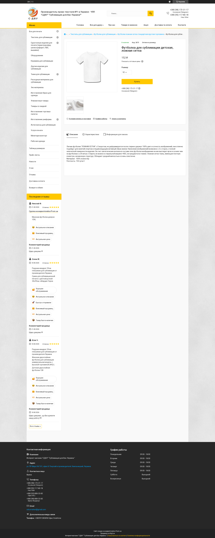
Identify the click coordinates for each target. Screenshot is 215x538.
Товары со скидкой (38, 106)
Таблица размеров (37, 148)
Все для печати (35, 31)
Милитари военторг (39, 136)
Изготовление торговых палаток (41, 113)
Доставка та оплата (163, 25)
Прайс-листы (34, 155)
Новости (32, 162)
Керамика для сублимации (42, 61)
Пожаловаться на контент (117, 536)
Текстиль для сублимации (81, 34)
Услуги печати (37, 130)
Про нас (111, 25)
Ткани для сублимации (40, 74)
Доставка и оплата (37, 181)
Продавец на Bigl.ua (107, 533)
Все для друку (96, 25)
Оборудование (37, 55)
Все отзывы (34, 426)
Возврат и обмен (36, 188)
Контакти (182, 25)
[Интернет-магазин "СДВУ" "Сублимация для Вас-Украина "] (33, 13)
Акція (146, 25)
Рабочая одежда (38, 141)
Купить (137, 82)
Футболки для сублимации (105, 34)
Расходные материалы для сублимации (42, 81)
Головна (80, 25)
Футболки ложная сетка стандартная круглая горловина (140, 34)
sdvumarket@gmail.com (36, 510)
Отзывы (32, 175)
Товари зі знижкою (129, 25)
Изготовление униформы (41, 119)
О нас (31, 168)
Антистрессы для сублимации (43, 125)
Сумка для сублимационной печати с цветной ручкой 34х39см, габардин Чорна (43, 278)
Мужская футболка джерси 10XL (43, 218)
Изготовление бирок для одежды (41, 94)
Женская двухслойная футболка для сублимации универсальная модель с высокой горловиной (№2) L (43, 361)
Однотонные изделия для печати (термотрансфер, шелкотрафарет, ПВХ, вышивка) (41, 46)
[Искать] (151, 13)
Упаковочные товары (39, 101)
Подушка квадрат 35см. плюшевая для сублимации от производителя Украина (44, 270)
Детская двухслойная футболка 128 (41, 369)
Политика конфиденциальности (138, 536)
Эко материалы (37, 87)
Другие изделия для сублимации (39, 67)
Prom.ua (118, 531)
